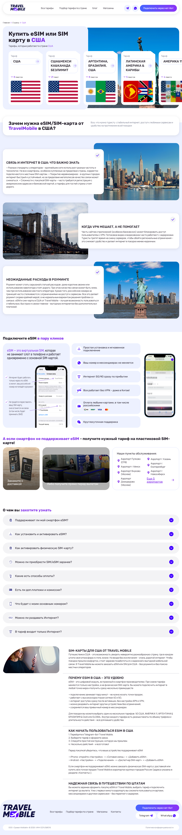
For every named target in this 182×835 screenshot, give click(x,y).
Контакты (116, 811)
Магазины (108, 8)
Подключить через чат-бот (158, 8)
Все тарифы (47, 8)
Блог (94, 8)
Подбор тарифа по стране (73, 8)
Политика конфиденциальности (159, 827)
